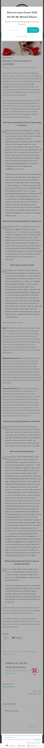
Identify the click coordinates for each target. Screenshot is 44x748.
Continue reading (22, 36)
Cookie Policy (37, 739)
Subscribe (33, 30)
